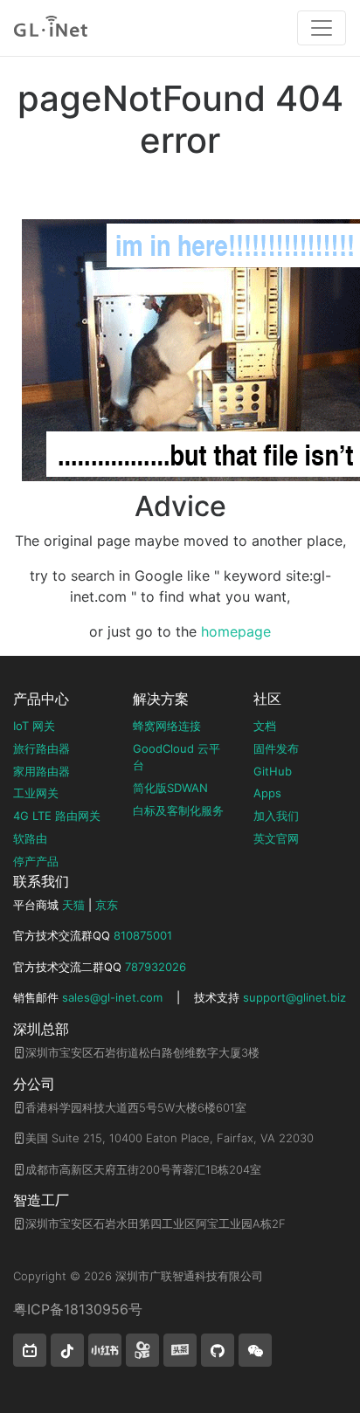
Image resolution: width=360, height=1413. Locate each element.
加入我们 (276, 816)
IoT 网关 (34, 726)
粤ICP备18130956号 (77, 1309)
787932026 (155, 967)
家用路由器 (41, 771)
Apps (267, 793)
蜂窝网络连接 (167, 726)
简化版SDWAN (170, 788)
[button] (29, 1350)
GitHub (272, 771)
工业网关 (36, 793)
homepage (236, 631)
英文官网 (276, 838)
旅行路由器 (41, 748)
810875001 (143, 935)
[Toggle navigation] (321, 27)
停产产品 (36, 861)
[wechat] (255, 1350)
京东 (106, 905)
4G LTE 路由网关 (56, 816)
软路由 (30, 838)
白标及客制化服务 (178, 810)
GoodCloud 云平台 (176, 757)
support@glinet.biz (294, 997)
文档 (264, 726)
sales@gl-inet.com (112, 997)
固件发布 (276, 748)
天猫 (73, 905)
